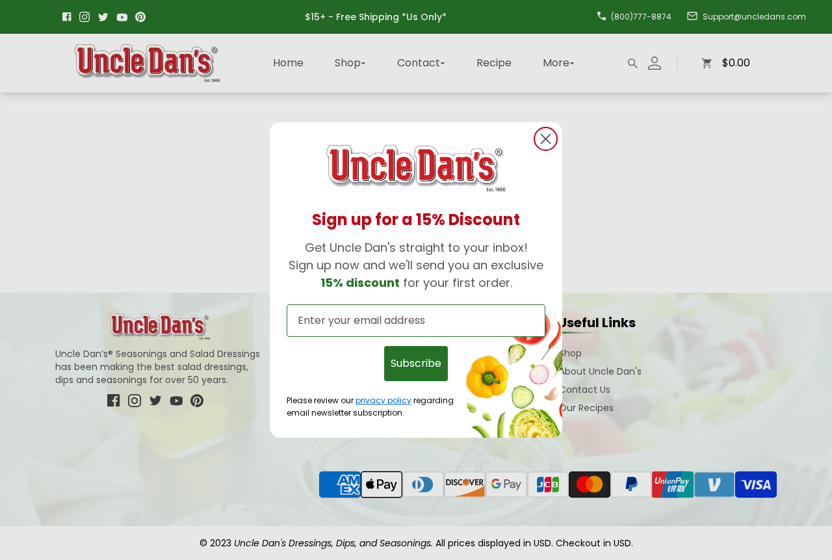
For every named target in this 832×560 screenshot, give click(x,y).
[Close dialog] (545, 138)
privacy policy (383, 399)
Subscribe (416, 362)
